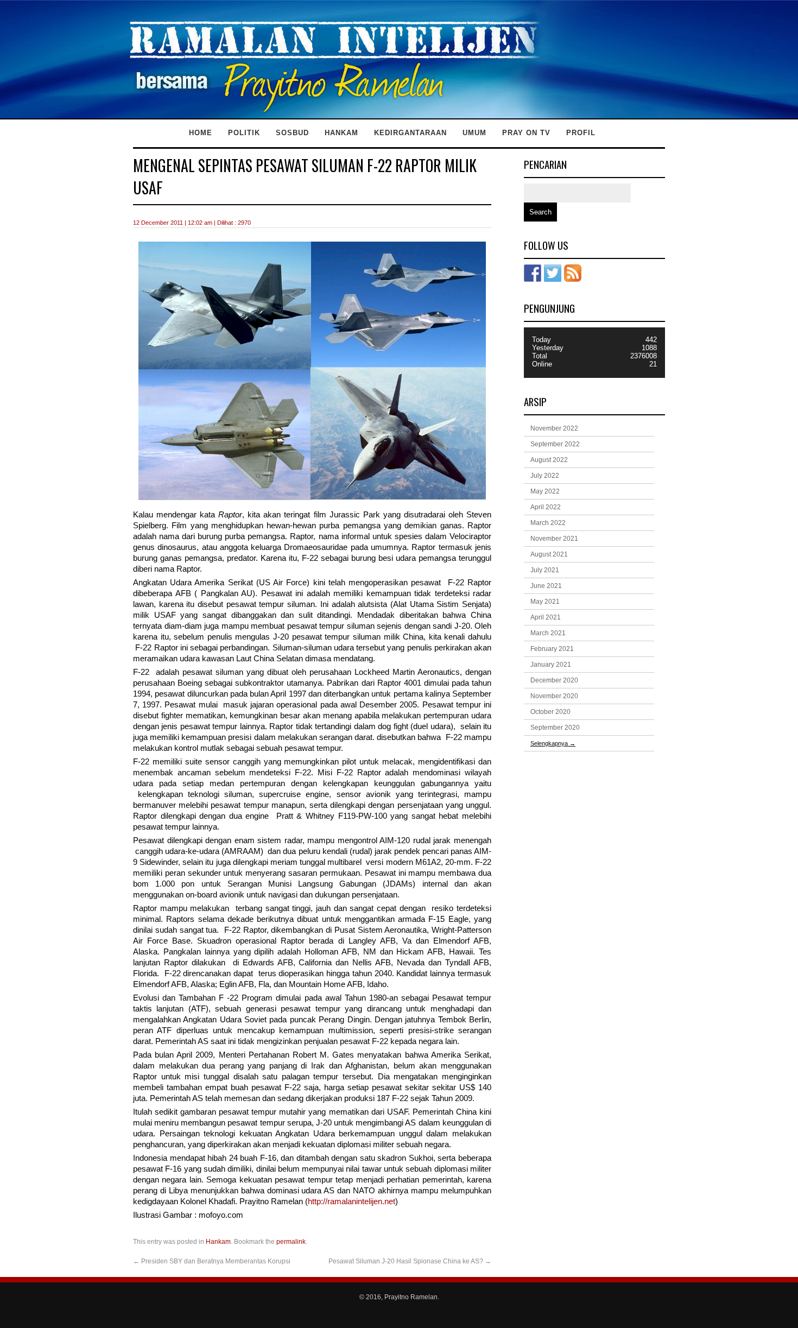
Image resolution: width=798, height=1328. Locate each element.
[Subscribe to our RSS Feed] (572, 273)
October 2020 (550, 712)
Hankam (341, 133)
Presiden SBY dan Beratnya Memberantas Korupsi (211, 1261)
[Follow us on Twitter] (552, 273)
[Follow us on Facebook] (532, 273)
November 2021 (554, 538)
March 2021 (548, 633)
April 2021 (545, 617)
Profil (581, 133)
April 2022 (545, 507)
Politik (244, 133)
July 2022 (544, 475)
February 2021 (552, 649)
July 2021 (544, 570)
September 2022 (555, 444)
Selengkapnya (552, 743)
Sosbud (292, 133)
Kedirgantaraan (410, 133)
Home (200, 133)
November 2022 (554, 428)
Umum (474, 133)
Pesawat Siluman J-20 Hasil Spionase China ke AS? (409, 1261)
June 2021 (546, 586)
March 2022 (548, 523)
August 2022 (549, 460)
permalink (291, 1241)
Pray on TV (526, 133)
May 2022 (545, 491)
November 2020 (554, 696)
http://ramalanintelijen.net (351, 1201)
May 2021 (545, 601)
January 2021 (550, 664)
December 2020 (554, 680)
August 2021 (549, 554)
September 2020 (555, 727)
